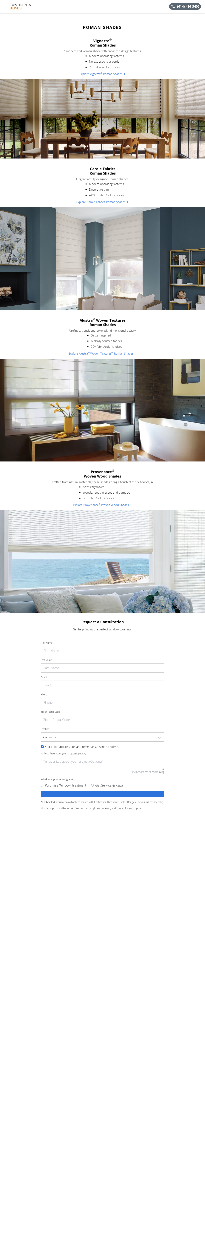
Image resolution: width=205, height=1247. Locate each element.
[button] (4, 6)
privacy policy (157, 802)
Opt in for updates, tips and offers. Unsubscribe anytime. (82, 747)
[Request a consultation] (102, 794)
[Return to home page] (21, 6)
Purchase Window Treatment (65, 785)
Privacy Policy (104, 808)
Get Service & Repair (110, 785)
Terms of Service (125, 808)
